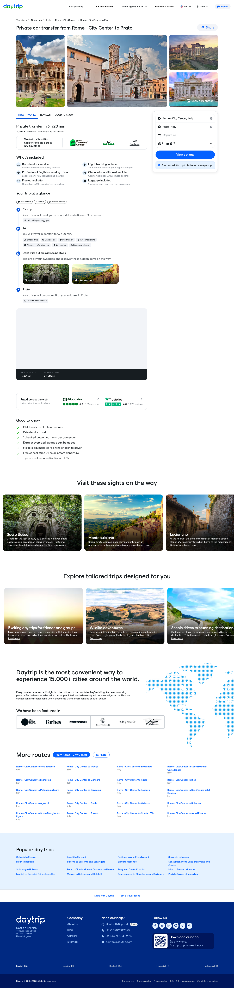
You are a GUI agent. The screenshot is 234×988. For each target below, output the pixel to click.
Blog (70, 929)
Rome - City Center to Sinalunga (134, 766)
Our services (76, 6)
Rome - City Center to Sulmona (184, 803)
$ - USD (201, 6)
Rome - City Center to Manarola (33, 779)
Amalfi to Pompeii (76, 857)
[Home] (13, 6)
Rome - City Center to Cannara (83, 779)
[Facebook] (155, 926)
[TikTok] (182, 926)
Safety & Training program (182, 981)
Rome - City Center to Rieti (181, 779)
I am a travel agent (130, 895)
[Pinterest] (175, 926)
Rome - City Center (65, 20)
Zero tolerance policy (207, 981)
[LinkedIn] (169, 926)
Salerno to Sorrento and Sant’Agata (86, 861)
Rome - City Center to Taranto (83, 813)
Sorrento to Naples (178, 857)
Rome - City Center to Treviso (82, 766)
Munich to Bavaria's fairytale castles (35, 874)
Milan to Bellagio (25, 861)
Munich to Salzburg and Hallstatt (84, 874)
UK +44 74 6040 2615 (119, 936)
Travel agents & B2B (132, 6)
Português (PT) (211, 966)
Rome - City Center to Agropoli (32, 803)
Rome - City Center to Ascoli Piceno (186, 813)
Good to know (64, 114)
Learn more (60, 545)
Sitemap (72, 941)
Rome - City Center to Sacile (82, 803)
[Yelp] (189, 926)
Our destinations (104, 6)
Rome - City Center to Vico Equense (35, 766)
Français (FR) (163, 966)
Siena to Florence (127, 861)
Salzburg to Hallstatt (27, 869)
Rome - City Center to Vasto (132, 779)
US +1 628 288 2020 (118, 930)
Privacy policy (160, 981)
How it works (27, 114)
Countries (36, 20)
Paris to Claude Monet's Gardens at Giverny (90, 869)
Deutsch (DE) (115, 966)
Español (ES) (68, 966)
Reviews (45, 114)
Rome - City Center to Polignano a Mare (37, 790)
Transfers (21, 20)
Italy (48, 20)
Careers (72, 935)
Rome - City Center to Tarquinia (84, 790)
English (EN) (22, 966)
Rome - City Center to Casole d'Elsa (136, 813)
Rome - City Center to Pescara (133, 790)
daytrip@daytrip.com (119, 941)
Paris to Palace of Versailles (183, 874)
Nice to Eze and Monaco (181, 869)
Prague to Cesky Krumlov (131, 869)
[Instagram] (162, 926)
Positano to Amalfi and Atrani (133, 857)
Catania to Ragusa (26, 857)
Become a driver (164, 6)
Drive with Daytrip (104, 895)
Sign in (224, 6)
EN (185, 6)
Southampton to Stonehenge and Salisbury (141, 874)
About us (72, 924)
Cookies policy (144, 981)
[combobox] (185, 118)
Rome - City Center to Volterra (133, 803)
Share (210, 27)
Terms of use (128, 981)
